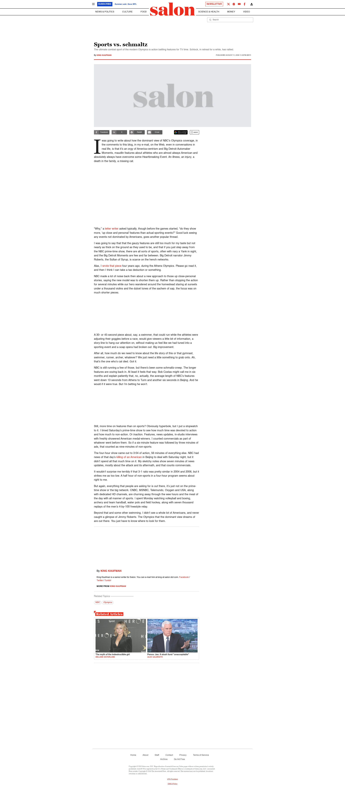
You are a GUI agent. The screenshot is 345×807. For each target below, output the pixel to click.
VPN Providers (172, 779)
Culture (127, 12)
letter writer (111, 229)
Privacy (183, 755)
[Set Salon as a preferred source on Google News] (181, 132)
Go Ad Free (179, 759)
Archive (164, 759)
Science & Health (208, 12)
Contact (169, 755)
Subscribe (104, 4)
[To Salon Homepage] (172, 9)
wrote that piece (111, 266)
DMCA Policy (172, 784)
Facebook (184, 577)
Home (133, 755)
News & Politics (104, 12)
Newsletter (214, 4)
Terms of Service (201, 755)
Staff (157, 755)
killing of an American (129, 457)
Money (231, 12)
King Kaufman (104, 55)
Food (144, 12)
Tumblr (108, 580)
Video (246, 12)
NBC (97, 602)
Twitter (100, 580)
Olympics (107, 602)
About (145, 755)
